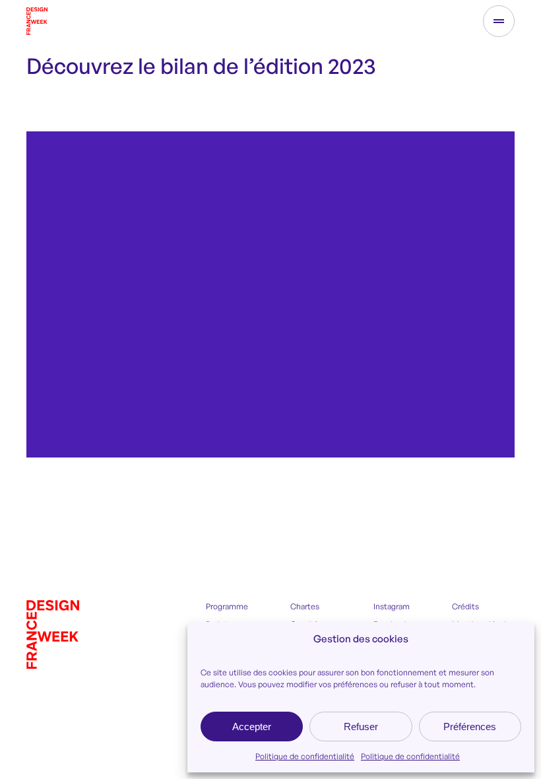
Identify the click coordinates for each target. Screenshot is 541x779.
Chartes (304, 606)
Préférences (469, 726)
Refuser (361, 726)
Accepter (251, 726)
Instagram (391, 606)
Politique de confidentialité (304, 756)
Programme (227, 606)
